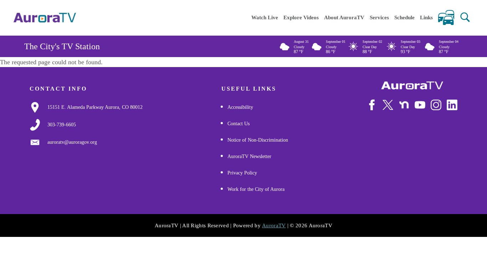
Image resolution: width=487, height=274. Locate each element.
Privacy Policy (242, 173)
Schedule (404, 17)
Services (379, 17)
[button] (465, 17)
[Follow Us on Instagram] (436, 105)
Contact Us (238, 123)
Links (426, 17)
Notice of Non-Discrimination (257, 140)
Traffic (446, 17)
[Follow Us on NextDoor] (404, 105)
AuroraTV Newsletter (249, 156)
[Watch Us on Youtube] (420, 105)
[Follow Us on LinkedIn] (452, 105)
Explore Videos (301, 17)
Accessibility (240, 107)
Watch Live (264, 17)
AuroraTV (274, 225)
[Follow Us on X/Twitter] (388, 105)
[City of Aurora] (412, 85)
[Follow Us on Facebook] (371, 105)
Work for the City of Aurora (255, 189)
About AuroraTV (344, 17)
